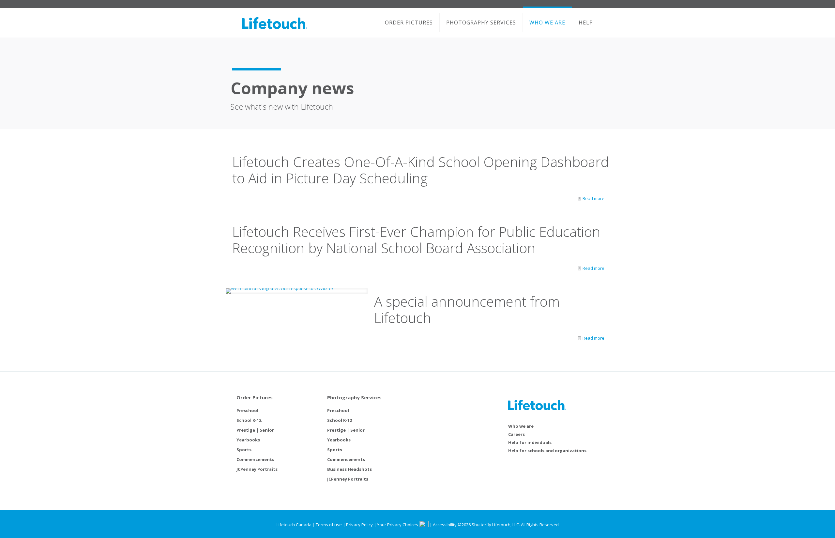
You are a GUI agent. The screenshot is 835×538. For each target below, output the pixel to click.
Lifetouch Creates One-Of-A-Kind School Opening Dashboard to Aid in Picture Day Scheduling (420, 169)
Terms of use (329, 525)
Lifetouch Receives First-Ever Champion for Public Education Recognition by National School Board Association (416, 239)
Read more (593, 198)
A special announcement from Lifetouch (467, 309)
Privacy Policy (359, 525)
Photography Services (354, 397)
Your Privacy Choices (398, 525)
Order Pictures (254, 397)
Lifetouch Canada (294, 525)
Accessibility (445, 525)
